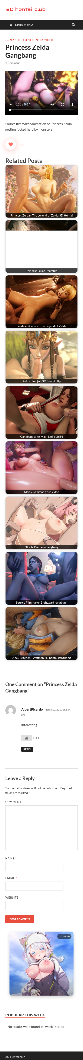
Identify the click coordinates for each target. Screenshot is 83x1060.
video (49, 39)
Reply (27, 749)
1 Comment (12, 63)
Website (12, 897)
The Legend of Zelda (29, 39)
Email (11, 878)
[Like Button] (10, 144)
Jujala (9, 39)
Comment (14, 802)
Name (11, 858)
